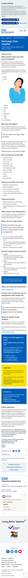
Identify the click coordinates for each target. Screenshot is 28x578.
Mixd (12, 575)
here (2, 328)
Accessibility (15, 566)
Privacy (3, 566)
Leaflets (16, 469)
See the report (7, 509)
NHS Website (8, 383)
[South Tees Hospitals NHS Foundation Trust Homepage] (7, 31)
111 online (13, 380)
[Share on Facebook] (14, 451)
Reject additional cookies (9, 23)
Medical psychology (15, 467)
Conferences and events (7, 560)
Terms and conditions (16, 564)
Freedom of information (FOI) (8, 562)
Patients (17, 464)
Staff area (10, 558)
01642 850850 (10, 442)
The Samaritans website (11, 359)
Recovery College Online (7, 289)
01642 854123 (12, 399)
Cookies (8, 566)
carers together (14, 280)
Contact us (4, 558)
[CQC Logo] (7, 497)
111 (20, 380)
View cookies (23, 23)
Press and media (5, 564)
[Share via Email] (19, 451)
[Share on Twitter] (16, 451)
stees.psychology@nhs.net (13, 401)
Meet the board (7, 489)
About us (5, 484)
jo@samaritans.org (13, 357)
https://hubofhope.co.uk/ (7, 332)
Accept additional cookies (9, 19)
